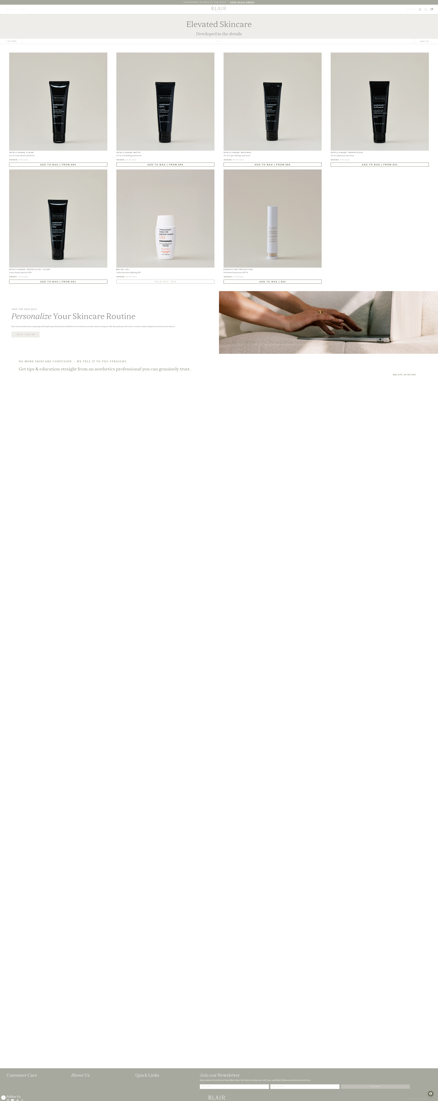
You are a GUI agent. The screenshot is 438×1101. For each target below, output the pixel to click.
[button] (7, 9)
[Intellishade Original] (273, 102)
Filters (12, 41)
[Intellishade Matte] (165, 102)
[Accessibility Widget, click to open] (3, 1097)
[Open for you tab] (430, 1093)
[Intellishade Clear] (58, 102)
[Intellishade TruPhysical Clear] (58, 218)
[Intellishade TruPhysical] (380, 102)
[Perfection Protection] (273, 218)
